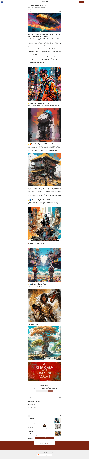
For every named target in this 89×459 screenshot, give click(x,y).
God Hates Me (31, 418)
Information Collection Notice (44, 440)
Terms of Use (49, 439)
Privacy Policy (51, 440)
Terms (46, 452)
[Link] (26, 35)
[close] (53, 424)
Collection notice (50, 452)
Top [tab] (28, 415)
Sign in (86, 1)
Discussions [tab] (34, 415)
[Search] (75, 2)
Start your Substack (42, 454)
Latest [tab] (31, 415)
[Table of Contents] (1, 229)
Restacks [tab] (33, 404)
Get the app (49, 454)
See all (29, 438)
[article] (44, 420)
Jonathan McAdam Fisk (33, 427)
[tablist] (32, 404)
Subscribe (81, 1)
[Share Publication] (78, 2)
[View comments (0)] (31, 11)
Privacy (44, 452)
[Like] (28, 11)
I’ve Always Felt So (31, 419)
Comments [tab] (29, 404)
